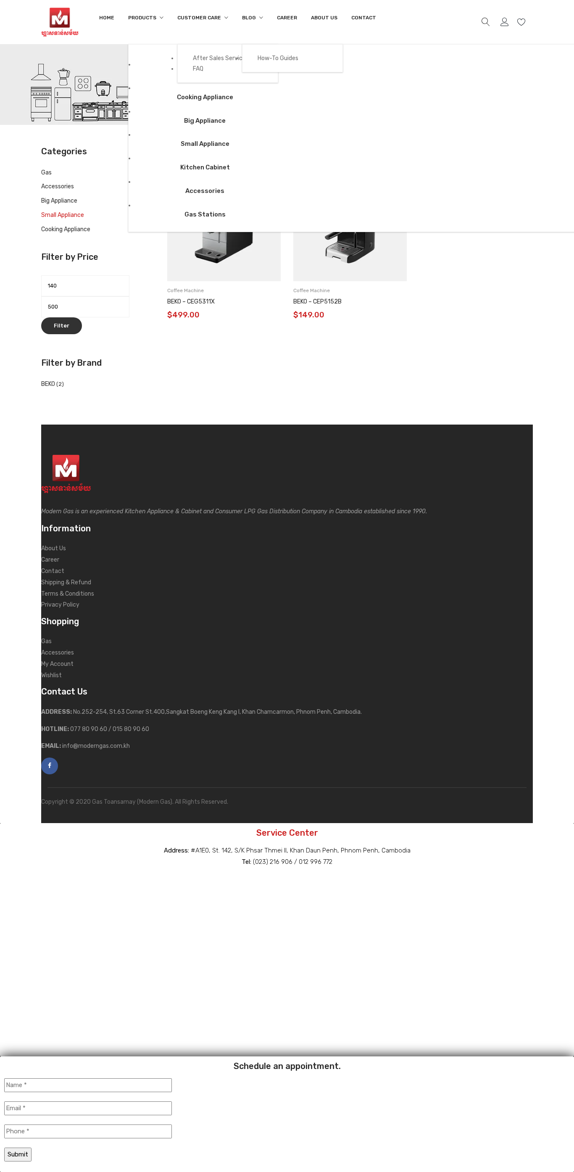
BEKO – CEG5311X (191, 301)
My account (505, 22)
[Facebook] (49, 766)
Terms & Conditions (67, 593)
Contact (52, 571)
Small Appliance (62, 215)
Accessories (57, 186)
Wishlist (522, 22)
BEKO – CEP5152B (317, 301)
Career (50, 559)
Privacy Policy (60, 604)
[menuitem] (106, 17)
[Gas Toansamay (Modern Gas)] (60, 21)
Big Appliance (59, 200)
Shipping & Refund (66, 582)
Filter (61, 325)
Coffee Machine (185, 290)
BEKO (48, 384)
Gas (46, 172)
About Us (53, 548)
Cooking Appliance (65, 229)
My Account (57, 664)
